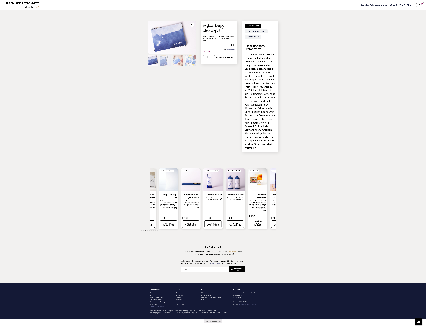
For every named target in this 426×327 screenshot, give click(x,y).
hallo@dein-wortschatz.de (247, 304)
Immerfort (179, 299)
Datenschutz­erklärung (157, 302)
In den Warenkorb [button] (253, 224)
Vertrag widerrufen (156, 299)
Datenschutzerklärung (214, 263)
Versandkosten (231, 49)
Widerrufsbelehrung (156, 297)
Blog (202, 299)
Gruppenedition (206, 295)
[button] (192, 25)
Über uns (204, 293)
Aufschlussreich (181, 304)
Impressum (153, 304)
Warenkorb (179, 295)
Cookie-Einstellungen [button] (157, 306)
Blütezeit (179, 297)
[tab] (253, 26)
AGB (151, 295)
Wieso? (393, 5)
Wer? (402, 5)
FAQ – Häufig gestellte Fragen (211, 297)
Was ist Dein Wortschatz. (374, 5)
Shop (409, 5)
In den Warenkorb (224, 57)
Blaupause (179, 302)
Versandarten (154, 293)
